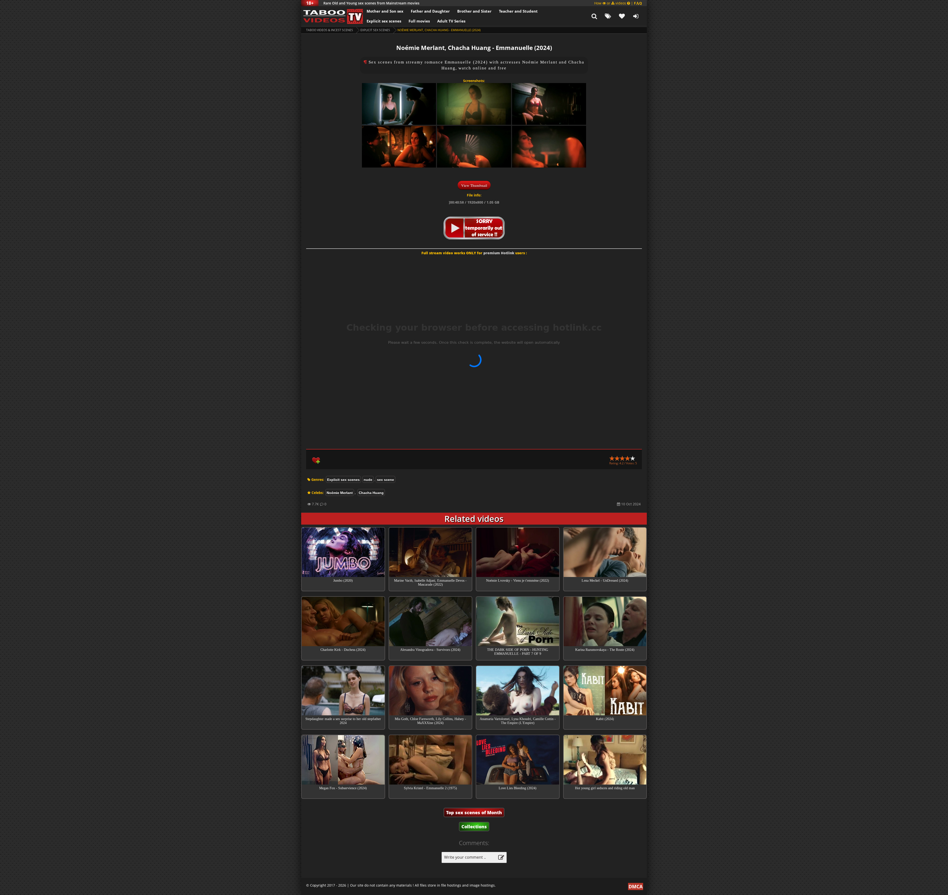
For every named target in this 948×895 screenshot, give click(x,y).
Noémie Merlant (340, 493)
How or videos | (618, 3)
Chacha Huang (371, 493)
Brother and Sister (474, 11)
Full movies (419, 21)
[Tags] (608, 16)
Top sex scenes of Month (474, 812)
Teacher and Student (518, 11)
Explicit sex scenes (384, 21)
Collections (474, 827)
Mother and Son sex (385, 11)
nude (368, 480)
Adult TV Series (451, 21)
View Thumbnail (474, 185)
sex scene (385, 480)
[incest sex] (332, 16)
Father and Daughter (430, 11)
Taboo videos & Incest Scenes (329, 30)
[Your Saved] (622, 16)
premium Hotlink (498, 253)
